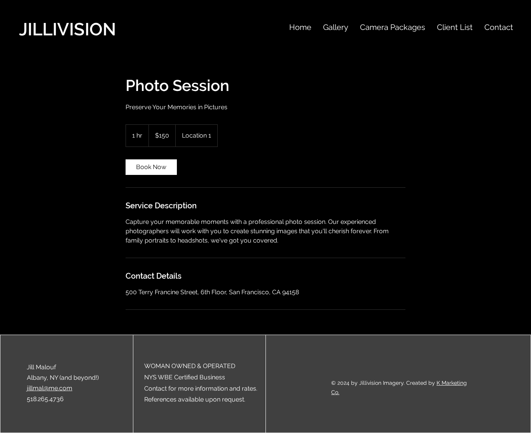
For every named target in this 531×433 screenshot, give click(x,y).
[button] (335, 26)
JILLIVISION (67, 29)
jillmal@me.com (49, 388)
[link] (151, 167)
